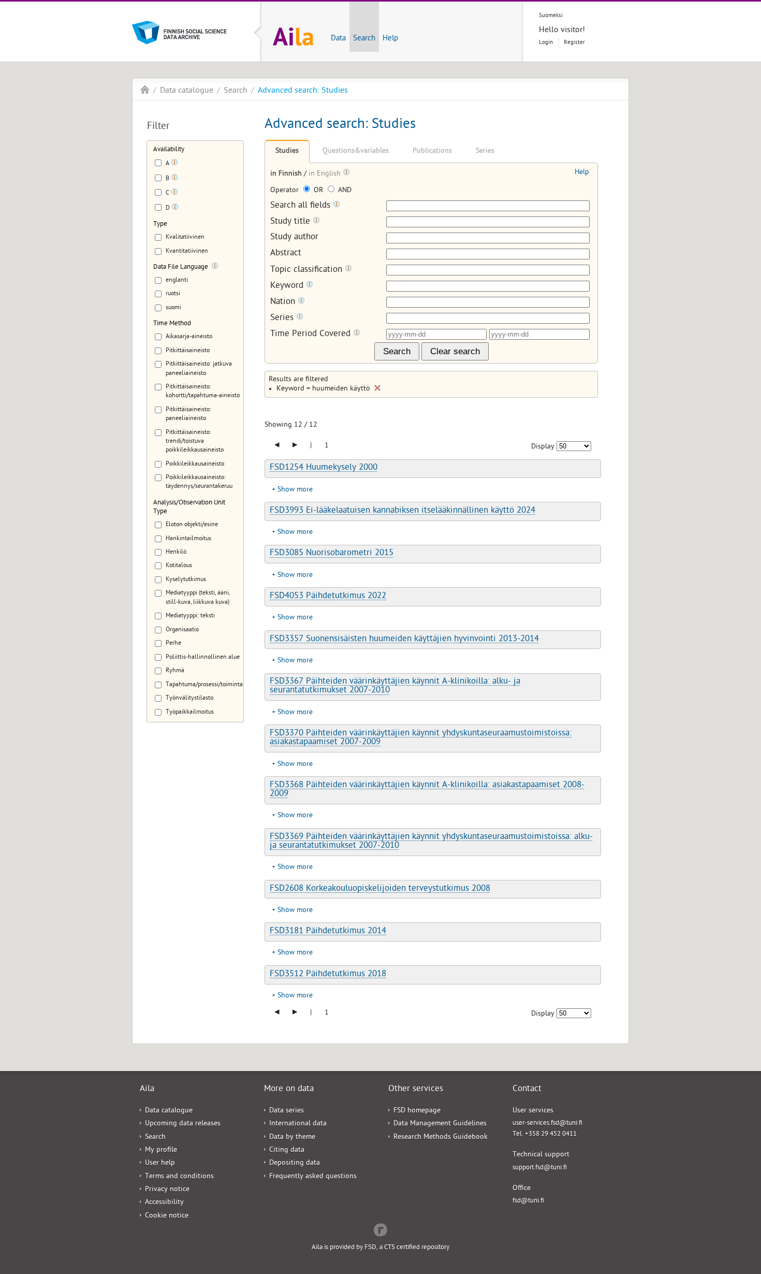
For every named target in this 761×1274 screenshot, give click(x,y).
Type (160, 224)
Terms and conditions (179, 1176)
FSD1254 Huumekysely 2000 (323, 468)
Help (390, 39)
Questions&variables (356, 151)
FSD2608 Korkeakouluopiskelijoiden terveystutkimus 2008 (380, 889)
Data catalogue (186, 91)
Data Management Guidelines (440, 1124)
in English (326, 174)
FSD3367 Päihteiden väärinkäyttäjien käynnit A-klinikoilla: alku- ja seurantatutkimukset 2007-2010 (395, 686)
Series (485, 151)
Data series (286, 1111)
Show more (295, 490)
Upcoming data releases (183, 1124)
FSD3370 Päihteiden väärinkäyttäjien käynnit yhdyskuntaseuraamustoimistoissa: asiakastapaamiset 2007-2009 (421, 738)
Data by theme (292, 1137)
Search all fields (301, 206)
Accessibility (164, 1202)
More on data (289, 1089)
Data (338, 39)
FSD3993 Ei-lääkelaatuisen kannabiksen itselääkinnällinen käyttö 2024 (402, 511)
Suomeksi (551, 16)
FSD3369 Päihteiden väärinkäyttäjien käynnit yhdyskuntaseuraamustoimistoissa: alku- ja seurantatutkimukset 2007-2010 (431, 841)
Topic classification (307, 270)
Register (574, 43)
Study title (291, 222)
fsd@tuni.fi (528, 1201)
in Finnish (287, 174)
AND (344, 190)
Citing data (286, 1150)
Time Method (172, 324)
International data (298, 1124)
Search (364, 39)
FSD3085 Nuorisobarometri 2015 (331, 553)
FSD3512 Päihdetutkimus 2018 (328, 974)
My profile (161, 1150)
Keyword (288, 286)
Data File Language (180, 267)
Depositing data (294, 1163)
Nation (284, 302)
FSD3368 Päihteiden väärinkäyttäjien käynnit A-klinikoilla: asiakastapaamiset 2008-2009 (427, 790)
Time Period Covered (311, 334)
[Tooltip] (174, 164)
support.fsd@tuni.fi (540, 1168)
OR (318, 190)
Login (546, 43)
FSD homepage (417, 1111)
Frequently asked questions (313, 1176)
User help (160, 1163)
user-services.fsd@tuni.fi (547, 1123)
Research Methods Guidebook (440, 1137)
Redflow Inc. (380, 1229)
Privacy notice (167, 1189)
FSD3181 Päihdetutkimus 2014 (328, 931)
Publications (432, 151)
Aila (145, 89)
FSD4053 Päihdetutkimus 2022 (328, 596)
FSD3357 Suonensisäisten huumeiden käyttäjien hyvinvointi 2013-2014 (404, 639)
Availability (168, 150)
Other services (415, 1089)
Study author (294, 238)
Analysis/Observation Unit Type (189, 507)
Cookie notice (166, 1216)
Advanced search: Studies (303, 91)
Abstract (285, 254)
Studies (287, 151)
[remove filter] (377, 388)
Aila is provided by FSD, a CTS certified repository (380, 1248)
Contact (527, 1089)
